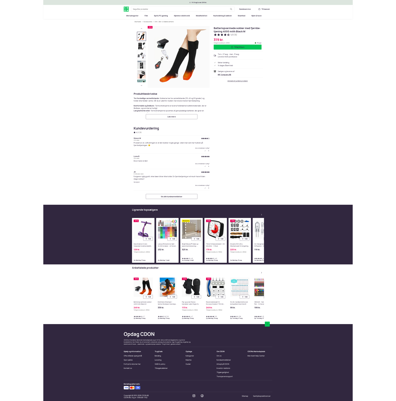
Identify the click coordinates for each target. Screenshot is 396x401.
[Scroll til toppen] (267, 324)
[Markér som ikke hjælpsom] (209, 151)
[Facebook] (202, 396)
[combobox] (182, 9)
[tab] (141, 36)
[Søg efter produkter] (231, 9)
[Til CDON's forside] (126, 9)
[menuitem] (132, 15)
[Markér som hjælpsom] (205, 151)
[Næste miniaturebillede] (141, 85)
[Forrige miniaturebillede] (141, 28)
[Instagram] (194, 396)
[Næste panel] (261, 214)
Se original (137, 182)
